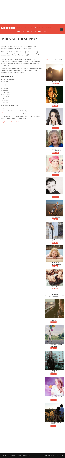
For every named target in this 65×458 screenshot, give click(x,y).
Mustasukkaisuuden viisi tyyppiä (56, 345)
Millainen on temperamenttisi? (57, 263)
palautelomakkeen (6, 113)
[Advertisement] (32, 12)
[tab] (48, 59)
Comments (60, 59)
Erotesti (54, 125)
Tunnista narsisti (57, 195)
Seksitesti (54, 286)
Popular (48, 59)
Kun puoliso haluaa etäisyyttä (56, 319)
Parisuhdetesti (56, 217)
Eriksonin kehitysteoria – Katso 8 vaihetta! (56, 149)
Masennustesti (56, 81)
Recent (54, 59)
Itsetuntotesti (56, 172)
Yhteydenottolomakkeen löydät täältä (11, 122)
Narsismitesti (55, 103)
